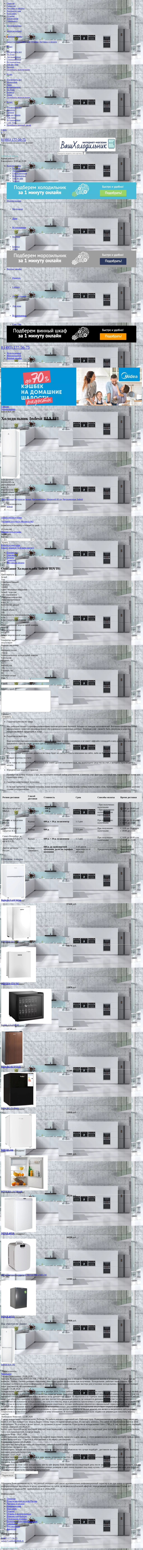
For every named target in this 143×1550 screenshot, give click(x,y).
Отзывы (10, 16)
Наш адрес (12, 13)
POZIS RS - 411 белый (11, 1191)
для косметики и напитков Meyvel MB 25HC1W (24, 1275)
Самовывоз (12, 21)
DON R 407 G (7, 1316)
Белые (28, 499)
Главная (10, 3)
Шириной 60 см (54, 499)
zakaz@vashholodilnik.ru (12, 1541)
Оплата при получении (11, 517)
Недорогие (20, 499)
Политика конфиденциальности (22, 1521)
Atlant (9, 95)
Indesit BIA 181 (8, 1364)
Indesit (10, 506)
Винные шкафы (14, 36)
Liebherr (10, 112)
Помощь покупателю (17, 1516)
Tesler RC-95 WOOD (11, 1066)
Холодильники (14, 26)
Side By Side (12, 64)
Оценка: (6, 714)
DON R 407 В (7, 1233)
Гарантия (11, 6)
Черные (10, 67)
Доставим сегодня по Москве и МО (17, 521)
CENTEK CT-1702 (10, 983)
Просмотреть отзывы (11, 532)
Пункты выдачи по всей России (22, 1501)
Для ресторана (13, 115)
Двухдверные (7, 499)
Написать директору (9, 1548)
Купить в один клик (10, 545)
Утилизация (12, 18)
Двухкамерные (14, 57)
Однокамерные (14, 59)
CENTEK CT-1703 (10, 941)
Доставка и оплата (15, 8)
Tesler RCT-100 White (11, 900)
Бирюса (10, 92)
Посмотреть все (14, 52)
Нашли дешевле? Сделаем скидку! (17, 548)
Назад (9, 46)
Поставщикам (13, 1526)
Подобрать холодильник (18, 69)
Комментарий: (8, 689)
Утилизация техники (17, 1519)
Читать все (6, 1374)
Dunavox (11, 110)
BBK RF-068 (7, 1150)
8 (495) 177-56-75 (13, 139)
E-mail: (4, 683)
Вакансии (11, 1529)
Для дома (11, 117)
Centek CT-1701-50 (10, 1025)
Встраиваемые (14, 62)
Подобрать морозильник (18, 97)
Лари (9, 85)
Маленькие (12, 82)
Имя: (4, 678)
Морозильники (14, 31)
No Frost (11, 54)
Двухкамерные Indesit (72, 499)
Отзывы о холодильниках (19, 1514)
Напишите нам (14, 11)
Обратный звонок (9, 156)
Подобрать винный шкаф (19, 125)
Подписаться (7, 1475)
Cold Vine (11, 122)
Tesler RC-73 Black (10, 1108)
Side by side (17, 178)
